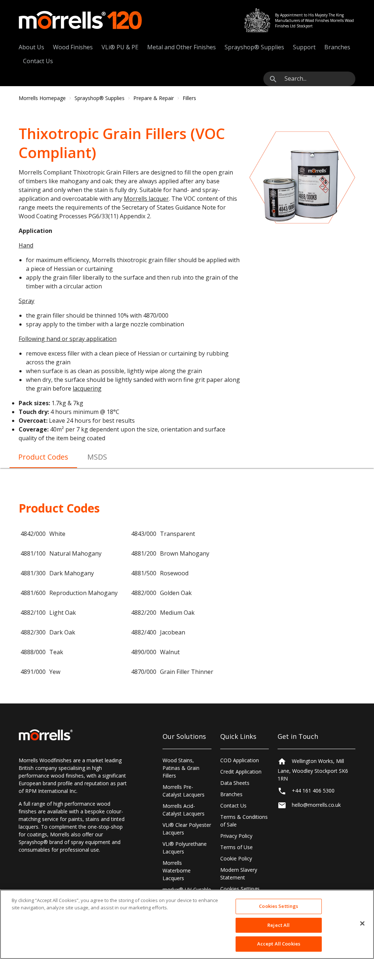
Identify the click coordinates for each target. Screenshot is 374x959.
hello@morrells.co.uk (316, 804)
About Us (31, 47)
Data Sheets (234, 782)
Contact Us (38, 61)
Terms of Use (236, 847)
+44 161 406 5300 (313, 790)
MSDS (97, 457)
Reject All (278, 925)
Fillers (189, 98)
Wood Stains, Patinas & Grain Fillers (181, 768)
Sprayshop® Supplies (254, 47)
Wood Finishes (73, 47)
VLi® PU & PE (120, 47)
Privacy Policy (236, 835)
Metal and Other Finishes (181, 47)
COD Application (239, 760)
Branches (337, 47)
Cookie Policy (236, 858)
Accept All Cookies (278, 943)
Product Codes (43, 457)
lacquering (87, 388)
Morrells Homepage (42, 98)
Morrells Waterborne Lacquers (177, 870)
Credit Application (241, 771)
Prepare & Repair (153, 98)
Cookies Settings (240, 888)
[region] (187, 924)
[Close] (362, 924)
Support (304, 47)
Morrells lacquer (146, 199)
